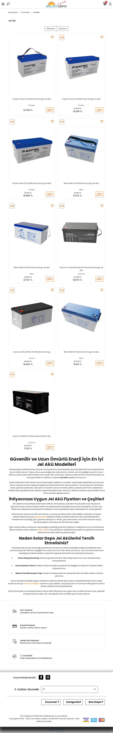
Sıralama (63, 28)
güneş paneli (40, 516)
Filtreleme (50, 28)
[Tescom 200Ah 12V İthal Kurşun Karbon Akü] (32, 401)
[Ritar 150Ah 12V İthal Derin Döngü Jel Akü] (81, 317)
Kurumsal (51, 702)
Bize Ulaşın (95, 702)
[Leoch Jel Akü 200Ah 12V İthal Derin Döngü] (32, 317)
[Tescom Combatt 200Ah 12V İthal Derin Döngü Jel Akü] (81, 233)
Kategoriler (73, 702)
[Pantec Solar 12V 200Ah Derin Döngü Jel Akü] (32, 148)
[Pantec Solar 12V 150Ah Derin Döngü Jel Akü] (81, 64)
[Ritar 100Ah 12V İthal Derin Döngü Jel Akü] (81, 148)
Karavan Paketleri (32, 583)
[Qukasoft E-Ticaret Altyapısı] (56, 730)
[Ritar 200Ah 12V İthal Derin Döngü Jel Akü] (32, 233)
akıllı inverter (43, 529)
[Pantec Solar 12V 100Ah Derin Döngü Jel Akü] (32, 64)
